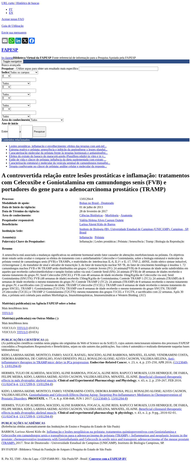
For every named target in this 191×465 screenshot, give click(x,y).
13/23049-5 (102, 398)
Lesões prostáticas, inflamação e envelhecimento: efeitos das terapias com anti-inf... (58, 146)
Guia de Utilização (12, 25)
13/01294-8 (12, 366)
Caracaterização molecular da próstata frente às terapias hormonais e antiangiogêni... (58, 152)
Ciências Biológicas (91, 215)
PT (10, 9)
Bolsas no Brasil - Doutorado (96, 203)
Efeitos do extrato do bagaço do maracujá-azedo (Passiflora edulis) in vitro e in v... (57, 156)
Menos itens (21, 308)
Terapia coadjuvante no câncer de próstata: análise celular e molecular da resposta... (58, 166)
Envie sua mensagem (13, 32)
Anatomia (126, 215)
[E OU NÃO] (6, 75)
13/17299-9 (27, 384)
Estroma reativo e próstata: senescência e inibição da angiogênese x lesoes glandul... (58, 149)
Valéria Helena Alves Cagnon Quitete (101, 220)
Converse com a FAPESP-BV (108, 458)
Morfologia (111, 215)
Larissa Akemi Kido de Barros (97, 224)
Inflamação (86, 237)
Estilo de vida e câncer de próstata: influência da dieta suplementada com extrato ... (57, 159)
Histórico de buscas (27, 3)
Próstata (99, 237)
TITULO (7, 313)
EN (11, 12)
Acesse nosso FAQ (12, 19)
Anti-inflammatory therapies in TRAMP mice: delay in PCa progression (88, 360)
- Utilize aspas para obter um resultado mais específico (40, 68)
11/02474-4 (10, 384)
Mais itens (8, 308)
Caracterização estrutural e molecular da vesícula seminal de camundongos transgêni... (59, 163)
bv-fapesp (7, 57)
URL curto (7, 3)
